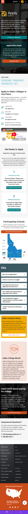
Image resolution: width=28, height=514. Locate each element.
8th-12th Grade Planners (6, 471)
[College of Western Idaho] (4, 254)
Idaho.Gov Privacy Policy (20, 456)
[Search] (19, 2)
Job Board (3, 480)
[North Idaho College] (4, 240)
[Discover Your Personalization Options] (7, 512)
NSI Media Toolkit (19, 462)
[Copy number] (12, 436)
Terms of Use (18, 459)
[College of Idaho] (3, 249)
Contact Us (17, 453)
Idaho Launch (4, 468)
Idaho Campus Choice (7, 83)
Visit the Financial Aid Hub (14, 412)
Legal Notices (18, 477)
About (16, 450)
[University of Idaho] (3, 243)
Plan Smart (3, 462)
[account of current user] (22, 1)
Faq (16, 447)
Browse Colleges (4, 450)
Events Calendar (4, 477)
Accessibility (18, 471)
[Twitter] (12, 507)
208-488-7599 (7, 436)
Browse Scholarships (5, 453)
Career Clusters (4, 459)
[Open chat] (25, 503)
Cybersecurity (18, 474)
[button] (14, 274)
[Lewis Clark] (3, 246)
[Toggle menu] (25, 2)
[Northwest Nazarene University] (4, 258)
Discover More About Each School (14, 231)
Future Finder (4, 456)
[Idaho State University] (23, 255)
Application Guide (14, 61)
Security (17, 480)
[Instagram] (18, 507)
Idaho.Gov (17, 468)
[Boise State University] (10, 259)
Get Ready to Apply (6, 80)
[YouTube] (15, 507)
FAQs (15, 83)
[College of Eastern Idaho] (24, 252)
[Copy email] (20, 434)
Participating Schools (18, 80)
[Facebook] (10, 507)
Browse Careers (4, 447)
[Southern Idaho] (14, 259)
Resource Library (4, 474)
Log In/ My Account (5, 465)
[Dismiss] (20, 501)
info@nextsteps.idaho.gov (11, 434)
